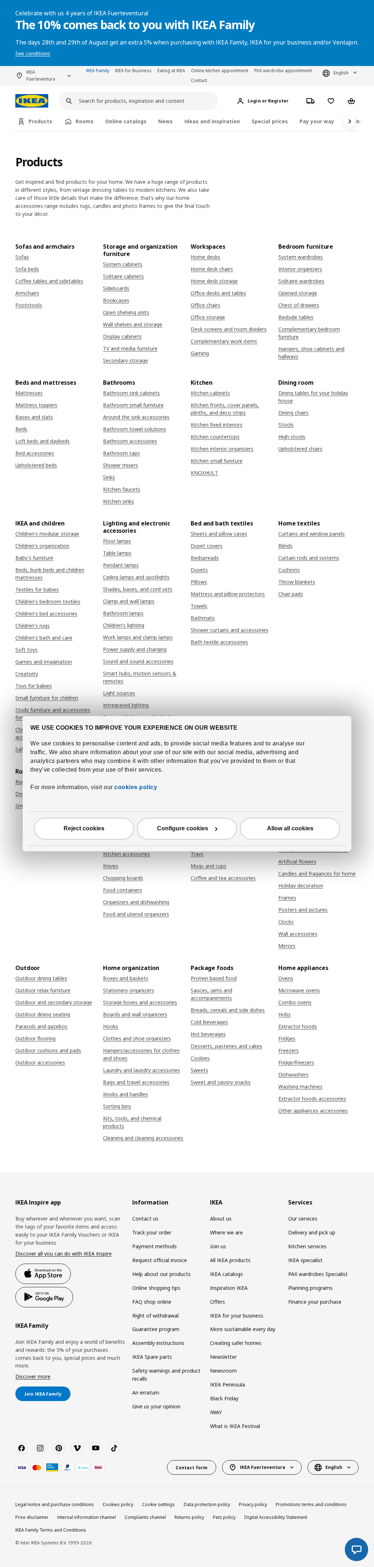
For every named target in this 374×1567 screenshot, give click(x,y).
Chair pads (290, 593)
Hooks (110, 1026)
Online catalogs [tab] (125, 121)
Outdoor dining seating (42, 1014)
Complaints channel (145, 1517)
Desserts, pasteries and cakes (226, 1046)
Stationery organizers (128, 990)
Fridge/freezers (296, 1062)
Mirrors (286, 945)
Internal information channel (86, 1517)
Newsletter (223, 1356)
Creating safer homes (236, 1342)
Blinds (285, 545)
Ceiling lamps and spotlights (136, 577)
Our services (302, 1218)
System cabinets (122, 264)
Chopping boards (123, 877)
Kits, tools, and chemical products (132, 1122)
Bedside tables (295, 317)
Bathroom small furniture (133, 405)
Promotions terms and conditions (311, 1504)
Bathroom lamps (123, 613)
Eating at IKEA (171, 70)
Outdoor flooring (35, 1038)
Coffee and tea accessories (223, 877)
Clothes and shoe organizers (137, 1038)
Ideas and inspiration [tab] (212, 121)
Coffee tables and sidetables (49, 281)
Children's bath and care (43, 637)
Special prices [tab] (270, 121)
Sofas (22, 256)
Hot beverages (208, 1034)
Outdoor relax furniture (42, 990)
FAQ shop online (151, 1301)
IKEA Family (97, 70)
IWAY (216, 1412)
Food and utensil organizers (136, 914)
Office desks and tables (218, 293)
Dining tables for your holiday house (313, 396)
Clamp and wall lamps (128, 601)
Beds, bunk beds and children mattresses (49, 573)
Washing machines (300, 1086)
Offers (217, 1301)
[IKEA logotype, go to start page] (31, 101)
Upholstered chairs (300, 448)
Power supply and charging (135, 649)
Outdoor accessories (40, 1062)
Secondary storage (125, 360)
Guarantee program (155, 1329)
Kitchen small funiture (217, 460)
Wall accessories (297, 933)
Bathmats (203, 617)
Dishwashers (293, 1074)
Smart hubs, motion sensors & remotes (139, 677)
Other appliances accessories (313, 1110)
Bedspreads (205, 557)
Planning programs (310, 1287)
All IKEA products (230, 1260)
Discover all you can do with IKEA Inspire (63, 1253)
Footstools (28, 305)
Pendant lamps (121, 565)
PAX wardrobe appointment (283, 70)
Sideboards (116, 288)
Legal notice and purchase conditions (54, 1504)
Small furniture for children (46, 697)
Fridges (286, 1038)
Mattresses (29, 392)
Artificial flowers (297, 861)
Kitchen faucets (121, 489)
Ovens (285, 978)
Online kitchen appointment (219, 70)
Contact (199, 80)
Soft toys (26, 649)
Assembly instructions (158, 1342)
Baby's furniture (34, 557)
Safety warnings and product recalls (166, 1374)
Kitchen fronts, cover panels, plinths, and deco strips (225, 409)
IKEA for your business (236, 1315)
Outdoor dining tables (41, 978)
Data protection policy (207, 1504)
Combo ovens (295, 1002)
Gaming (200, 353)
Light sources (119, 693)
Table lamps (117, 553)
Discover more (32, 1376)
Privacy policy (253, 1504)
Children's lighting (123, 625)
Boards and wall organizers (135, 1014)
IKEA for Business (133, 70)
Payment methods (154, 1246)
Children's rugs (32, 625)
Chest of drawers (298, 305)
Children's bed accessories (46, 613)
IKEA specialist (305, 1260)
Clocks (286, 921)
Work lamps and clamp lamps (138, 637)
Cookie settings (158, 1504)
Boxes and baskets (125, 978)
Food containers (122, 890)
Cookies (200, 1058)
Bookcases (116, 300)
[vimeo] (77, 1448)
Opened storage (297, 293)
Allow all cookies (290, 828)
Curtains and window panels (311, 533)
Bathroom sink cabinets (131, 392)
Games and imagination (43, 661)
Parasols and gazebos (41, 1026)
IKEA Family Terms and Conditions (50, 1530)
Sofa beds (27, 268)
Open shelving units (126, 312)
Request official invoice (159, 1260)
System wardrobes (300, 256)
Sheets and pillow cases (219, 533)
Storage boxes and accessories (140, 1002)
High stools (291, 436)
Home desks (205, 256)
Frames (287, 897)
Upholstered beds (36, 465)
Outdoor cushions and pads (48, 1050)
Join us (218, 1246)
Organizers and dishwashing (136, 902)
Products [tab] (40, 121)
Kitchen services (307, 1246)
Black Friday (224, 1398)
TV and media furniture (130, 348)
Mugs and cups (208, 865)
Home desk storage (214, 281)
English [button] (340, 73)
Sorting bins (117, 1106)
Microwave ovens (299, 990)
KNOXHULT (204, 472)
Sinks (109, 477)
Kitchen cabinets (210, 392)
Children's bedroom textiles (47, 601)
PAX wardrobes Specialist (318, 1274)
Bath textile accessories (219, 642)
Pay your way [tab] (316, 121)
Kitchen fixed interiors (217, 424)
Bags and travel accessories (136, 1082)
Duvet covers (206, 545)
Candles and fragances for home (317, 873)
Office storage (208, 317)
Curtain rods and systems (308, 557)
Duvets (199, 569)
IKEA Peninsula (227, 1384)
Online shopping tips (156, 1287)
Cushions (289, 569)
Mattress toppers (36, 405)
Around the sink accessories (136, 417)
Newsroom (223, 1370)
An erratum (145, 1392)
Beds (21, 429)
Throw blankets (296, 581)
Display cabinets (122, 336)
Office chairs (205, 305)
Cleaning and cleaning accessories (143, 1137)
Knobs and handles (125, 1094)
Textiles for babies (37, 589)
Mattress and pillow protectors (228, 593)
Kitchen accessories (126, 853)
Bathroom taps (121, 453)
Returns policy (189, 1517)
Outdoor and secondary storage (53, 1002)
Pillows (199, 581)
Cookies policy (118, 1504)
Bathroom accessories (130, 441)
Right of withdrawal (155, 1315)
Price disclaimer (32, 1517)
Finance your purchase (314, 1301)
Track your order (151, 1232)
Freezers (288, 1050)
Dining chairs (293, 412)
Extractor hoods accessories (312, 1098)
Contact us (145, 1218)
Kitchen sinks (118, 501)
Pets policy (224, 1517)
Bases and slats (34, 417)
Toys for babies (33, 685)
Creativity (26, 673)
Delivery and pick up (311, 1232)
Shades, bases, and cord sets (137, 589)
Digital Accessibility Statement (275, 1517)
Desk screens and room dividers (229, 329)
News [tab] (165, 121)
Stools (286, 424)
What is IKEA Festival (235, 1426)
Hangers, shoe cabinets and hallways (311, 352)
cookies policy (135, 787)
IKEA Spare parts (152, 1356)
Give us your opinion (156, 1406)
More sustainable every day (242, 1329)
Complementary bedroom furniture (309, 333)
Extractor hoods (297, 1026)
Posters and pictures (303, 909)
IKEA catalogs (226, 1274)
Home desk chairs (212, 268)
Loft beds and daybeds (42, 441)
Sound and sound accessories (138, 661)
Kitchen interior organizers (222, 448)
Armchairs (27, 293)
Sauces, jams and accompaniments (211, 994)
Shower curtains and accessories (229, 630)
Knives (110, 865)
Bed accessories (34, 453)
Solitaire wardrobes (301, 281)
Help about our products (161, 1274)
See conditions (32, 53)
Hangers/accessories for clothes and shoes (141, 1054)
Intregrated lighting (126, 705)
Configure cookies (182, 828)
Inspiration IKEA (229, 1287)
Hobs (284, 1014)
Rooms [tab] (85, 121)
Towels (199, 605)
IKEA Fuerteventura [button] (40, 75)
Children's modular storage (47, 533)
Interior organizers (300, 268)
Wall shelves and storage (132, 324)
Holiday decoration (300, 885)
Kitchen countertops (215, 436)
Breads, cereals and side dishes (228, 1009)
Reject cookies (84, 828)
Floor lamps (117, 541)
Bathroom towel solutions (134, 429)
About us (221, 1218)
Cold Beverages (209, 1022)
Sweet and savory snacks (221, 1082)
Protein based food (214, 978)
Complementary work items (224, 341)
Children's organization (42, 545)
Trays (197, 853)
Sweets (199, 1070)
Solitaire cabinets (123, 276)
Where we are (226, 1232)
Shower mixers (120, 465)
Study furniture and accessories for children (52, 713)
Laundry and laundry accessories (141, 1070)
